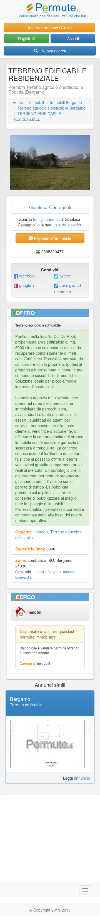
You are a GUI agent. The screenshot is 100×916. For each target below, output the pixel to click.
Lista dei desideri (67, 225)
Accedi (73, 38)
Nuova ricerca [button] (54, 51)
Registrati (26, 38)
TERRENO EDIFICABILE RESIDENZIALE (36, 116)
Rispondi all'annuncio (52, 238)
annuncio (82, 778)
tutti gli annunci (46, 219)
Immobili (36, 102)
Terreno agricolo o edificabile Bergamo (52, 108)
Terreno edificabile (26, 704)
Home (17, 102)
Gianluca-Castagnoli (50, 207)
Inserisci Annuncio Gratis (50, 27)
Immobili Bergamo (66, 102)
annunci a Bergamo (46, 571)
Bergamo (20, 698)
